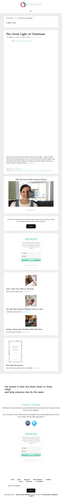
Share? (31, 226)
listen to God (42, 170)
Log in (31, 496)
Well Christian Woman (23, 494)
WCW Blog (18, 168)
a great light (16, 170)
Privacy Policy (46, 494)
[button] (31, 11)
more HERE (37, 368)
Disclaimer (54, 494)
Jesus (14, 168)
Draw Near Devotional (14, 365)
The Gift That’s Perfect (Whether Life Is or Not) (24, 309)
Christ (25, 170)
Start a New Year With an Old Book (20, 289)
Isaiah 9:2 (35, 170)
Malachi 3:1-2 (49, 170)
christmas (30, 170)
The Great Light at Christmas (25, 34)
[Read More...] (28, 291)
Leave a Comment (37, 37)
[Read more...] (32, 163)
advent (21, 170)
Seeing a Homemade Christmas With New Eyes (24, 329)
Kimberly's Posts (31, 210)
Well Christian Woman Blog (31, 5)
